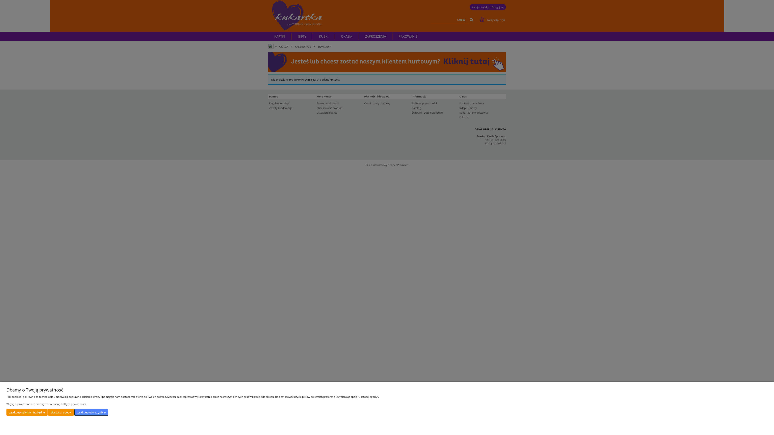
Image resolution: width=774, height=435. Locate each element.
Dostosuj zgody (61, 412)
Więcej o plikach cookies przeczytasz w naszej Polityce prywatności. (46, 404)
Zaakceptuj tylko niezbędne (27, 412)
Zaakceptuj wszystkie (91, 412)
